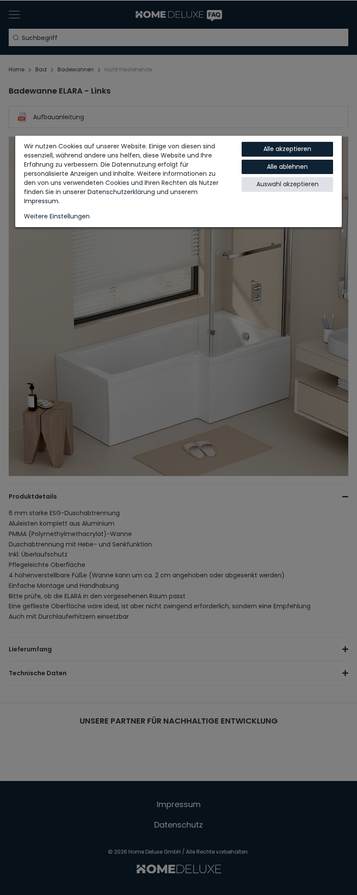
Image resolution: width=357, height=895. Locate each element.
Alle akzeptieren (287, 148)
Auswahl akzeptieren (287, 184)
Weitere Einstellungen (57, 216)
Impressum (41, 201)
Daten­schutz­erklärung (121, 192)
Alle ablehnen (287, 166)
